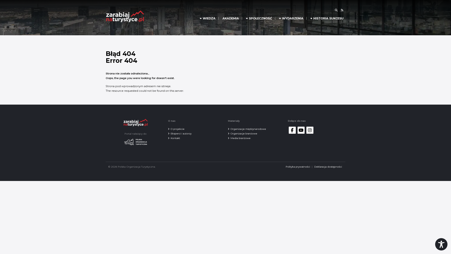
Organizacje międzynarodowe (248, 129)
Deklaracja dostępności (328, 166)
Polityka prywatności (298, 166)
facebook (292, 130)
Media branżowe (240, 138)
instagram (309, 130)
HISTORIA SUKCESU (328, 18)
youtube (301, 130)
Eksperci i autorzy (181, 133)
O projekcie (177, 129)
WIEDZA (209, 18)
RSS (344, 10)
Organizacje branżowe (243, 133)
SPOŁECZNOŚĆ (260, 18)
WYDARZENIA (292, 18)
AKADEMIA (231, 18)
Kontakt (175, 138)
